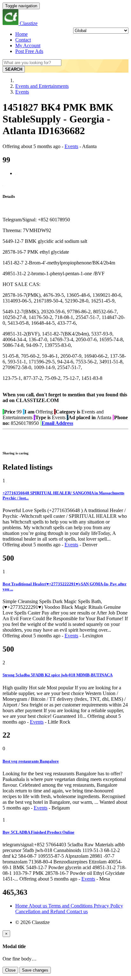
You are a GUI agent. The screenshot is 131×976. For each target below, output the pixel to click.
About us (38, 905)
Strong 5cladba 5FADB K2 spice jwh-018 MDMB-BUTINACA (58, 675)
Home (21, 34)
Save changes (35, 970)
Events (22, 91)
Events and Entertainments (42, 86)
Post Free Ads (29, 51)
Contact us (77, 911)
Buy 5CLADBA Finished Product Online (38, 832)
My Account (27, 45)
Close (10, 970)
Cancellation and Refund (40, 911)
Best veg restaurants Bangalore (31, 761)
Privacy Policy (108, 905)
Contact (23, 39)
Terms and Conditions (71, 905)
